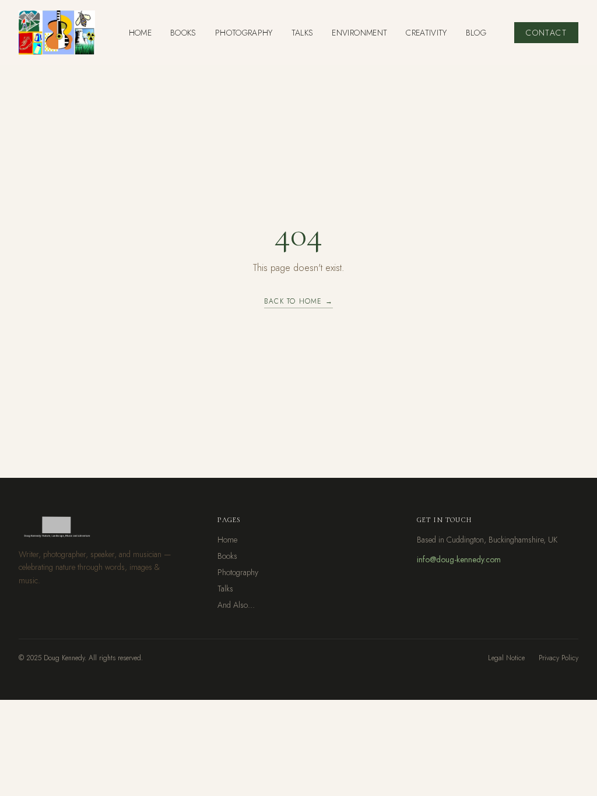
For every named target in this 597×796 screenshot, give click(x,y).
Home (227, 539)
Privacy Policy (558, 658)
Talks (225, 588)
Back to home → (298, 301)
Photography (237, 572)
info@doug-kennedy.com (459, 559)
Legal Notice (506, 658)
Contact (546, 32)
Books (227, 556)
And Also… (236, 605)
